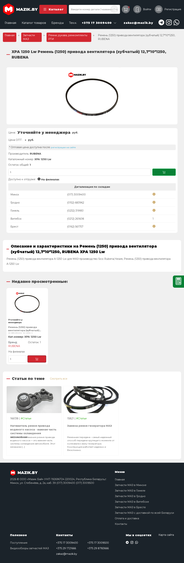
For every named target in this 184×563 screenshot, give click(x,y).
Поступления (18, 542)
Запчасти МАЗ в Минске (130, 485)
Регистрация (172, 9)
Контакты (121, 524)
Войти (147, 9)
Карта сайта (166, 534)
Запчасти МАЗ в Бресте (130, 507)
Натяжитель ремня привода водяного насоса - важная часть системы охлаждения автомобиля (33, 428)
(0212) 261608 (75, 218)
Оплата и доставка (127, 518)
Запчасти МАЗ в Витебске (132, 501)
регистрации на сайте (63, 147)
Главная (10, 23)
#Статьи (26, 418)
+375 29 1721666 (66, 548)
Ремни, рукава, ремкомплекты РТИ (67, 37)
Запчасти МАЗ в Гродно (130, 496)
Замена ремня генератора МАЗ (89, 425)
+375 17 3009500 (98, 542)
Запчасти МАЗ (29, 37)
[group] (92, 95)
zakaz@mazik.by (66, 553)
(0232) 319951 (75, 210)
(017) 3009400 (76, 194)
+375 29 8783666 (98, 548)
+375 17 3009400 (67, 542)
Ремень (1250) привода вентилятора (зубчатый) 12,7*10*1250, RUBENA (23, 329)
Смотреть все (58, 378)
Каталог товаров (34, 23)
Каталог (56, 9)
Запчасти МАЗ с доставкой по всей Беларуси (144, 512)
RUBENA (35, 153)
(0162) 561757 (75, 226)
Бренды (57, 23)
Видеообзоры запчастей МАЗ (29, 548)
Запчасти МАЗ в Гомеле (130, 490)
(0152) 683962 (75, 202)
